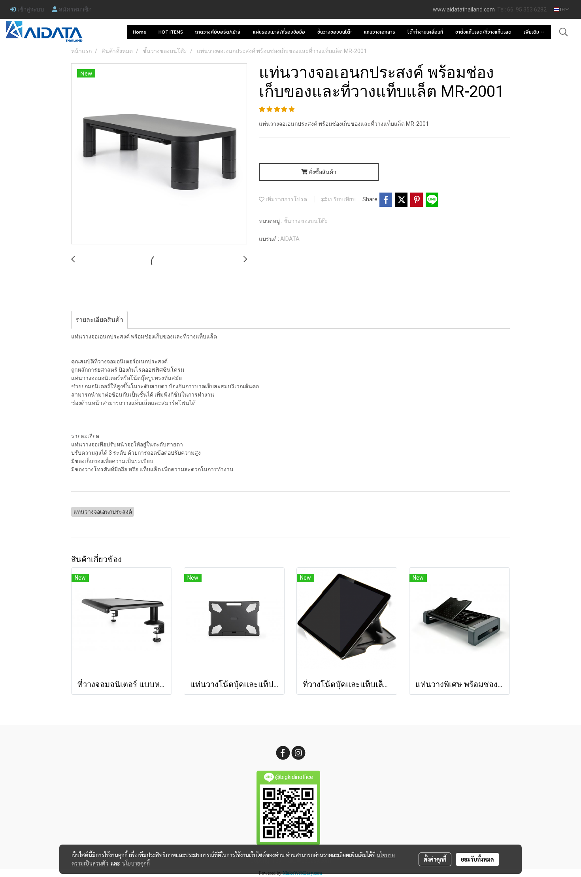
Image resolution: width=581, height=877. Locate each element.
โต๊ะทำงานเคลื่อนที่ (425, 32)
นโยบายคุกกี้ (136, 863)
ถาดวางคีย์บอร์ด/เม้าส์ (218, 32)
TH (562, 9)
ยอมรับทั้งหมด (477, 859)
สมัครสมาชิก (74, 9)
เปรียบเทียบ (341, 199)
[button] (563, 32)
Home (139, 32)
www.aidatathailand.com (464, 9)
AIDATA (290, 239)
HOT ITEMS (170, 32)
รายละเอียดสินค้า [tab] (99, 319)
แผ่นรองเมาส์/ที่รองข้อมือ (279, 32)
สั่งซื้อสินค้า (321, 172)
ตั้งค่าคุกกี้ (435, 859)
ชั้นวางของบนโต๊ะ (334, 32)
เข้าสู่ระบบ (30, 9)
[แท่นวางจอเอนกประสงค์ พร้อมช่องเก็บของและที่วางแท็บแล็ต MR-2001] (159, 154)
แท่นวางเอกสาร (379, 32)
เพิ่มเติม (532, 32)
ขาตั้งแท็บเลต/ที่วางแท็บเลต (483, 32)
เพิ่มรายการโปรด (285, 199)
